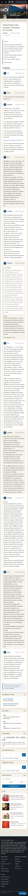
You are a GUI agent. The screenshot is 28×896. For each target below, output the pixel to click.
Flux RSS (17, 859)
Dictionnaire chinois (5, 863)
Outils (2, 866)
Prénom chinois (4, 868)
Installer (17, 863)
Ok (24, 754)
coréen (17, 770)
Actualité (3, 861)
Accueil (2, 20)
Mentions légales (5, 881)
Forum (7, 20)
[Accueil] (5, 2)
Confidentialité (4, 884)
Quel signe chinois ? (14, 786)
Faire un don (5, 13)
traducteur (11, 758)
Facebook (17, 866)
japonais (13, 770)
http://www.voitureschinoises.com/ (13, 140)
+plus (24, 694)
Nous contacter (4, 879)
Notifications (18, 861)
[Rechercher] (25, 2)
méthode (16, 758)
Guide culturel (4, 859)
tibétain (8, 770)
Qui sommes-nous (5, 876)
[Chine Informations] (5, 10)
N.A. (8, 73)
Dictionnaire (5, 758)
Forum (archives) (5, 871)
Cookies (3, 886)
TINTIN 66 (4, 33)
